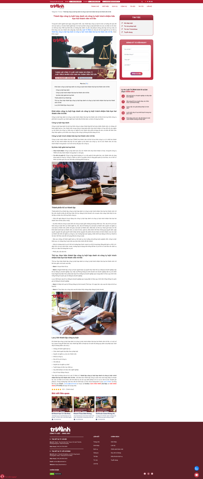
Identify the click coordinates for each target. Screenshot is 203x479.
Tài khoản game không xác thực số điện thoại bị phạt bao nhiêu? (105, 413)
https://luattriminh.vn (58, 464)
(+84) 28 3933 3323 (58, 458)
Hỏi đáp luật (128, 23)
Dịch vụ (115, 6)
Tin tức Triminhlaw (130, 29)
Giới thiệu (105, 6)
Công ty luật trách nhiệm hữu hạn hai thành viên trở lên (72, 92)
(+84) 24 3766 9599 (58, 446)
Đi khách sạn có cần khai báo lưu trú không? (61, 413)
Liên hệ (149, 6)
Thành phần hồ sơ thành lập (63, 98)
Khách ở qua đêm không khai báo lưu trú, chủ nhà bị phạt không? (84, 413)
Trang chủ (95, 6)
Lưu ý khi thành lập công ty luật (64, 105)
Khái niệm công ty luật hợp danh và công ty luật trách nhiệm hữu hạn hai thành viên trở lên (82, 87)
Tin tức (141, 6)
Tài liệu (132, 6)
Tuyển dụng (128, 32)
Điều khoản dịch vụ (117, 456)
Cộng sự (124, 6)
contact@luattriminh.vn (112, 1)
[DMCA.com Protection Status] (61, 474)
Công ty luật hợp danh (62, 90)
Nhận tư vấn (136, 73)
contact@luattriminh (70, 383)
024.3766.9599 (76, 1)
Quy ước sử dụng (116, 453)
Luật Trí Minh (107, 381)
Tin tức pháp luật (130, 26)
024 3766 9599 (95, 383)
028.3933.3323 (95, 1)
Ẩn (86, 83)
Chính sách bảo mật (117, 449)
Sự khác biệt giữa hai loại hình (65, 95)
